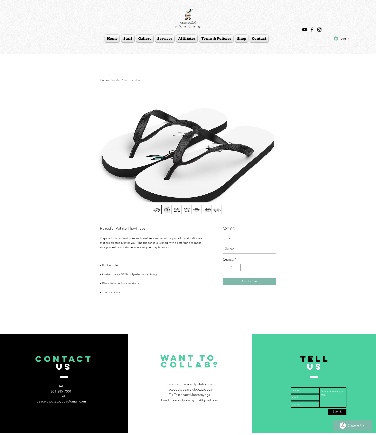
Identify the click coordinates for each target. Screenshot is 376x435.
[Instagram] (319, 29)
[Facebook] (312, 29)
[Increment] (237, 267)
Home (104, 80)
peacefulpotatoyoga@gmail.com (61, 401)
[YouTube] (304, 29)
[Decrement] (226, 267)
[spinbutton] (231, 267)
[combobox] (249, 249)
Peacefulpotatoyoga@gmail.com (194, 400)
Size (226, 239)
